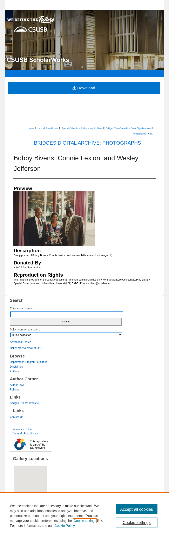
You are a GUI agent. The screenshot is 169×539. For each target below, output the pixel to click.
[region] (84, 515)
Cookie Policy (64, 525)
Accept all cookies (136, 509)
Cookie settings (85, 520)
